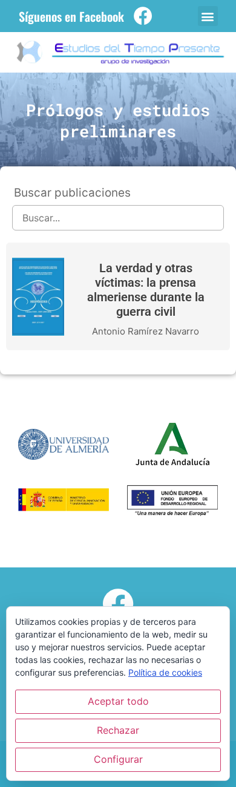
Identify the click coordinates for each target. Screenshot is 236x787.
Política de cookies (165, 672)
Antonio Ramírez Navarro (145, 331)
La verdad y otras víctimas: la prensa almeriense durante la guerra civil (146, 290)
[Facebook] (143, 16)
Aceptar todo (118, 701)
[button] (208, 16)
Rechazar (118, 730)
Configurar (118, 759)
